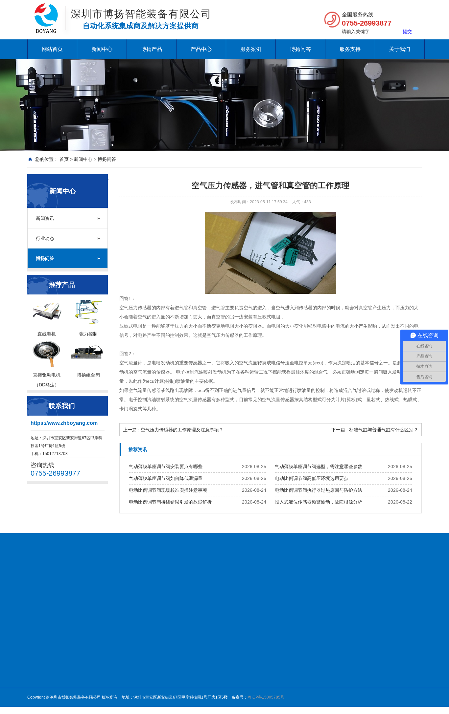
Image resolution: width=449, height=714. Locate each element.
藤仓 (251, 650)
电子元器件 (303, 650)
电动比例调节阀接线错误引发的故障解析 (170, 502)
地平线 (391, 580)
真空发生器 (211, 658)
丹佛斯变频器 (158, 580)
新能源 (299, 641)
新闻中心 (101, 49)
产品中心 (201, 49)
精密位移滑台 (213, 675)
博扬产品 (151, 49)
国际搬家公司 (266, 580)
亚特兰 (253, 684)
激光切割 (301, 667)
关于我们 (399, 49)
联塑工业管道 (302, 580)
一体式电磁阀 (213, 641)
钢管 (240, 580)
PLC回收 (332, 580)
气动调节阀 (211, 667)
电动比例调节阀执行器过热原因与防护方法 (318, 490)
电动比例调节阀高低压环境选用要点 (311, 478)
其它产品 (255, 709)
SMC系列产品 (213, 692)
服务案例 (250, 49)
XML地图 (38, 588)
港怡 (373, 580)
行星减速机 (211, 633)
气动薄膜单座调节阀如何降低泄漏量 (165, 478)
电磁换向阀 (211, 650)
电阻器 (356, 580)
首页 (64, 159)
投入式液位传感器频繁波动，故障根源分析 (318, 502)
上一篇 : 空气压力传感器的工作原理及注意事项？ (173, 429)
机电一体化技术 (119, 580)
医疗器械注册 (214, 580)
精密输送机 (211, 684)
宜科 (251, 701)
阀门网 (88, 580)
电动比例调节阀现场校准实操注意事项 (168, 490)
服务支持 (350, 49)
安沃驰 (253, 658)
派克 (251, 692)
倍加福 (253, 641)
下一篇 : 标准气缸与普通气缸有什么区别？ (374, 429)
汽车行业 (301, 692)
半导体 (299, 675)
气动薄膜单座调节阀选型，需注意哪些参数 (318, 466)
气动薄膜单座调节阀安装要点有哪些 (165, 466)
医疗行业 (301, 658)
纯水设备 (65, 580)
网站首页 (52, 49)
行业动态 (45, 238)
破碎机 (186, 580)
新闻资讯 (45, 218)
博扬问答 (300, 49)
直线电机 (255, 633)
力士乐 (253, 667)
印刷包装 (301, 684)
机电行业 (301, 633)
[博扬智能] (46, 10)
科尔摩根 (255, 675)
